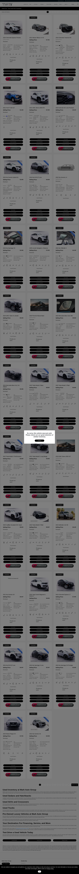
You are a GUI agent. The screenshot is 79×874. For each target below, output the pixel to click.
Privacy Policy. (50, 868)
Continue (39, 440)
